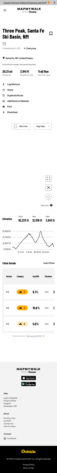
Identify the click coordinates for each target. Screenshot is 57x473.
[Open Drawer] (5, 10)
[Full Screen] (48, 178)
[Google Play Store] (28, 384)
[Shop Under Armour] (28, 452)
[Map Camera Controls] (48, 197)
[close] (54, 3)
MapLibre (45, 205)
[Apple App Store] (28, 378)
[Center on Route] (48, 187)
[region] (28, 164)
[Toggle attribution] (51, 205)
